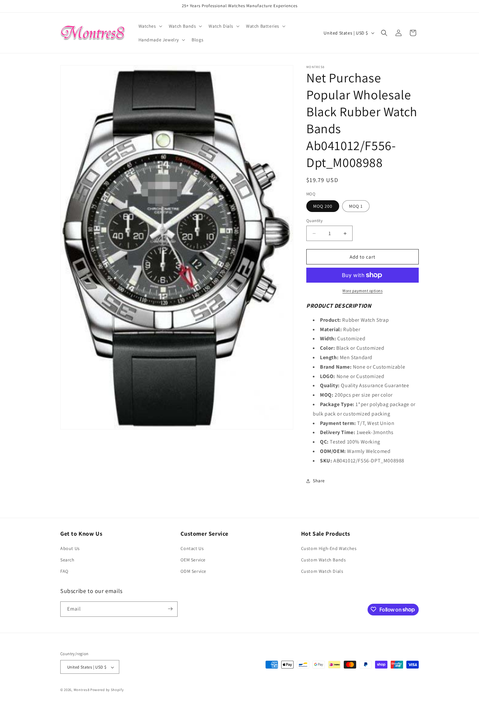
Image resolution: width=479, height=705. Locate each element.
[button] (150, 26)
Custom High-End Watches (329, 548)
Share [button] (319, 481)
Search (67, 560)
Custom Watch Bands (323, 560)
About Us (70, 548)
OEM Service (193, 560)
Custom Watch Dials (322, 571)
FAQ (64, 571)
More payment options (362, 290)
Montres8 (82, 690)
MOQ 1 (356, 206)
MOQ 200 (322, 206)
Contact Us (192, 548)
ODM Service (193, 571)
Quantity (314, 220)
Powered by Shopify (107, 690)
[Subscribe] (170, 608)
